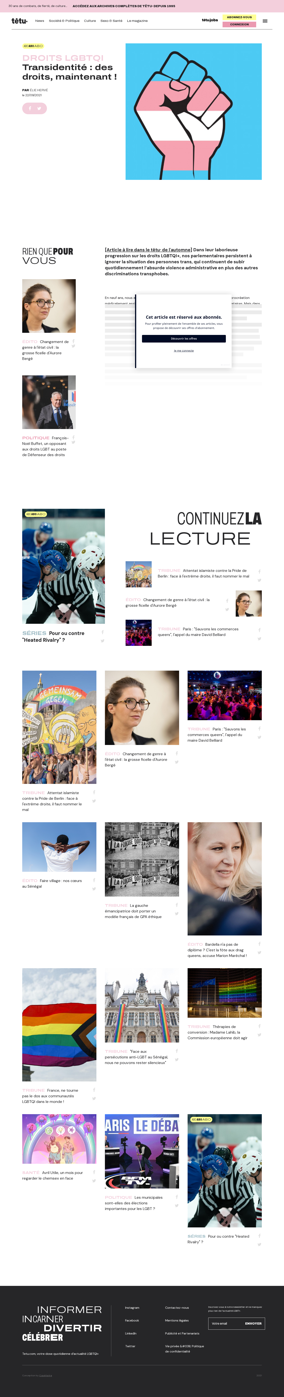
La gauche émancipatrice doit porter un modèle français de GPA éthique (133, 911)
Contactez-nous (177, 1308)
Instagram (132, 1308)
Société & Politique (64, 20)
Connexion (239, 24)
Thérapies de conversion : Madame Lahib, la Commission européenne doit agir (217, 1032)
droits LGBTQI (63, 58)
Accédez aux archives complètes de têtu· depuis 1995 (124, 6)
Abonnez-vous (239, 17)
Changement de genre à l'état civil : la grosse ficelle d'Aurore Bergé (136, 759)
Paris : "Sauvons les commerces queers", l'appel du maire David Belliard (217, 735)
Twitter (130, 1346)
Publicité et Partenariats (182, 1333)
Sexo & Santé (111, 20)
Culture (90, 20)
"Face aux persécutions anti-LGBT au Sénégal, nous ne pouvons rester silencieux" (136, 1057)
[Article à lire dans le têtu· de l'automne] (148, 250)
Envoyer (253, 1323)
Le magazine (137, 20)
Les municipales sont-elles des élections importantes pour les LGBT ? (134, 1203)
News (39, 20)
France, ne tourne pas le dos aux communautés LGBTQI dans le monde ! (50, 1096)
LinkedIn (130, 1333)
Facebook (132, 1320)
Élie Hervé (39, 90)
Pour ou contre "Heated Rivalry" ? (53, 636)
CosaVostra (45, 1375)
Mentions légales (177, 1320)
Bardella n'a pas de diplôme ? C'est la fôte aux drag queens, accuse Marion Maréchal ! (217, 950)
